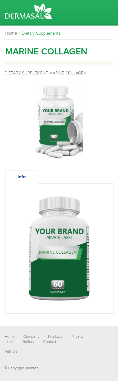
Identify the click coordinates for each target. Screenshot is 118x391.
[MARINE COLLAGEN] (59, 159)
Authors (11, 351)
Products (55, 336)
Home (10, 336)
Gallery (28, 341)
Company (31, 336)
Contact (49, 341)
